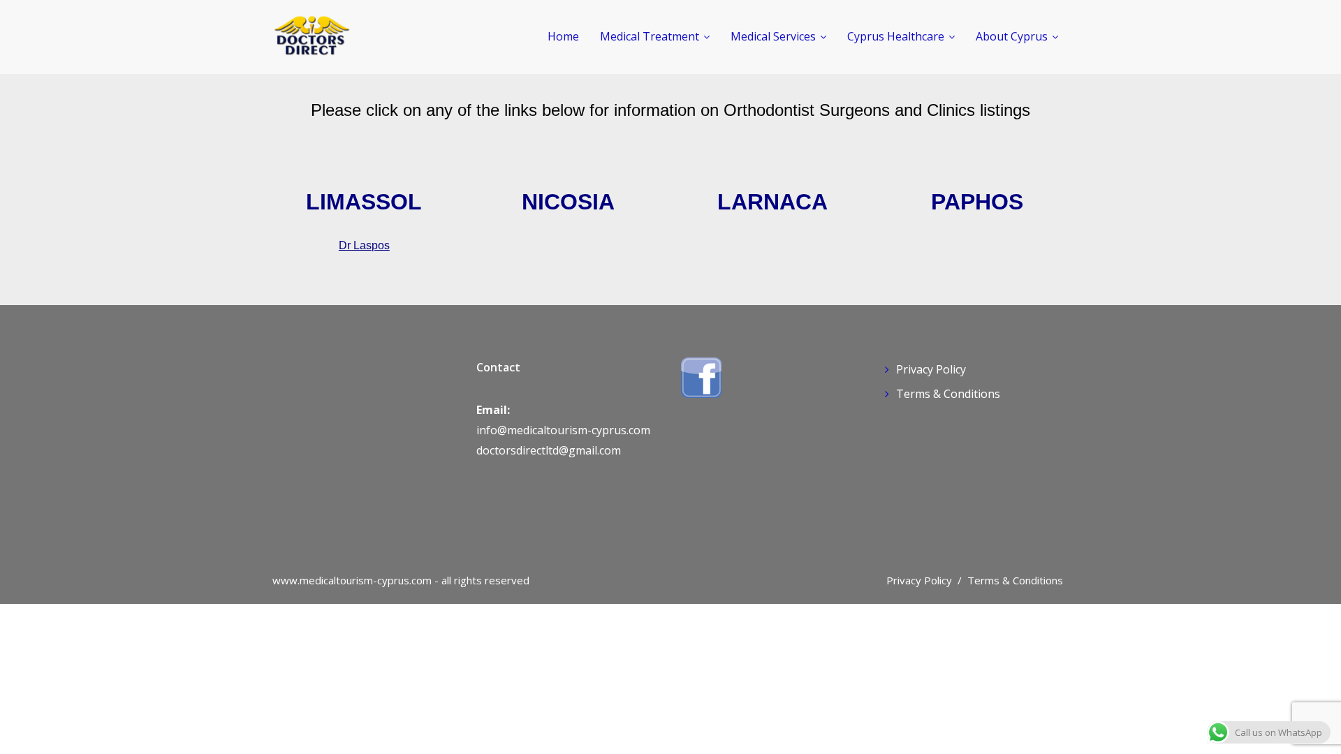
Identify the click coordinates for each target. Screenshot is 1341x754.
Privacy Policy (931, 369)
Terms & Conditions (948, 393)
